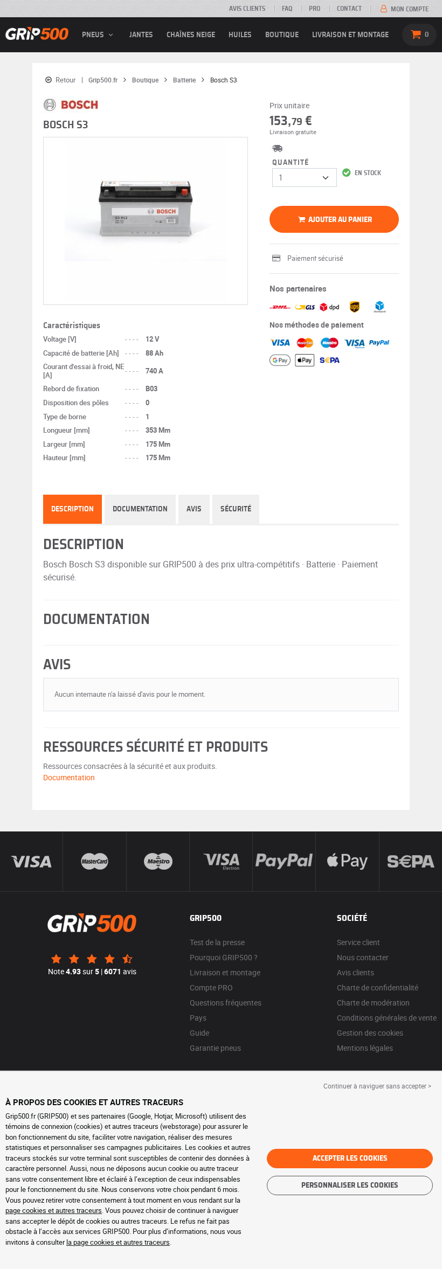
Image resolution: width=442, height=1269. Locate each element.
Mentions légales (365, 1048)
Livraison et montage (350, 35)
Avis (194, 509)
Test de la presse (217, 942)
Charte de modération (373, 1002)
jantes (141, 35)
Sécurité (235, 509)
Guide (199, 1033)
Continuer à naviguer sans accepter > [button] (377, 1085)
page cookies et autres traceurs (53, 1210)
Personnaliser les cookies (349, 1185)
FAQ (287, 8)
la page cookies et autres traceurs (118, 1242)
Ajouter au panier (339, 220)
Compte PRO (211, 987)
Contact (349, 8)
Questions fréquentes (225, 1002)
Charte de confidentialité (377, 987)
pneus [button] (94, 35)
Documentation (140, 509)
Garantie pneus (215, 1048)
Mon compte (409, 9)
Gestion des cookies (370, 1033)
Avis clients (247, 8)
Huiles (240, 35)
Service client (358, 942)
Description (72, 509)
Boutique (282, 35)
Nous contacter (363, 957)
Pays (198, 1018)
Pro (314, 8)
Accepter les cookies (350, 1158)
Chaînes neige (191, 35)
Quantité (290, 163)
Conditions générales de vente (387, 1018)
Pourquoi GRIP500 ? (224, 957)
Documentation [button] (69, 777)
